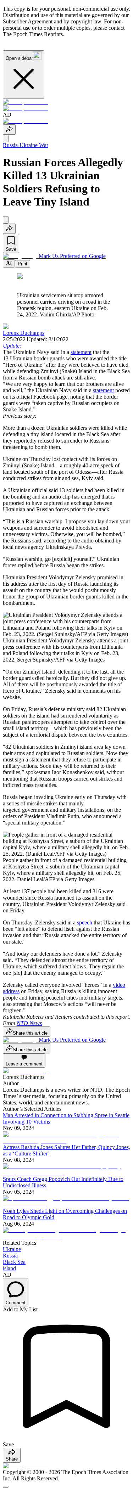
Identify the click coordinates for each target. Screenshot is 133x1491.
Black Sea (14, 1262)
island (9, 1268)
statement (81, 352)
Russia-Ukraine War (25, 145)
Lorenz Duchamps (23, 333)
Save (11, 249)
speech (84, 922)
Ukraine (12, 1249)
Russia (10, 1256)
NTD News (29, 1023)
